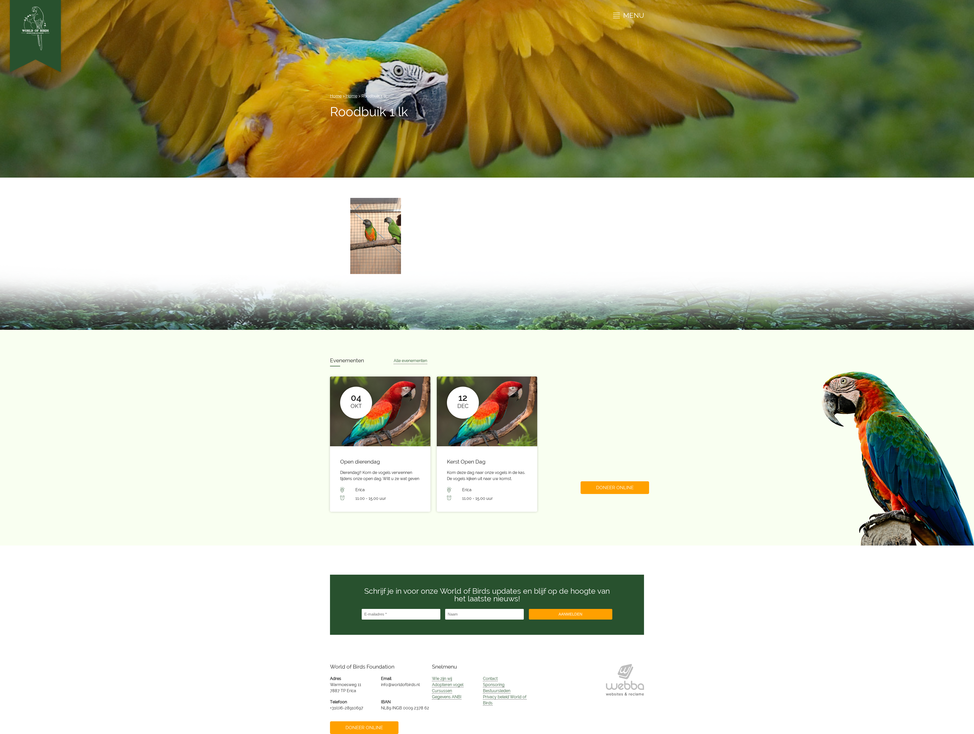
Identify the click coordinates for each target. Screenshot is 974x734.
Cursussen (442, 690)
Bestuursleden (496, 690)
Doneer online (615, 487)
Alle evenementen (410, 360)
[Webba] (625, 680)
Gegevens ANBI (446, 696)
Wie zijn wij (442, 678)
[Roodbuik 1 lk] (375, 272)
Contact (490, 678)
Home (336, 96)
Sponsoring (494, 684)
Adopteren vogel (447, 684)
